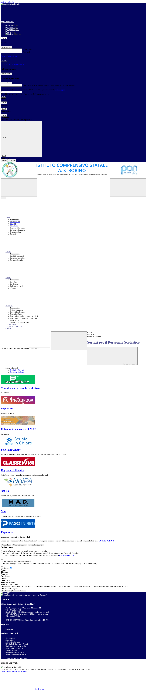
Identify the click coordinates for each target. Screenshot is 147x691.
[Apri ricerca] (128, 187)
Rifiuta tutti (19, 545)
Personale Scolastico (17, 372)
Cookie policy (11, 638)
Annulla (4, 160)
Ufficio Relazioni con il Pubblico (17, 644)
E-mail (25, 85)
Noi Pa (5, 490)
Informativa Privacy (13, 642)
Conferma (12, 160)
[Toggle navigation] (19, 187)
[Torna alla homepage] (73, 170)
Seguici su (7, 408)
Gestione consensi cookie (15, 652)
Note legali (9, 640)
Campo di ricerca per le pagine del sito (15, 348)
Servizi (89, 335)
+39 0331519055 (15, 610)
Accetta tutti (36, 545)
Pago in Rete (8, 532)
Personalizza (6, 545)
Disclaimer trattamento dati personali (14, 671)
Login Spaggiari (60, 90)
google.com (5, 568)
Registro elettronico (12, 470)
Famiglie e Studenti (17, 370)
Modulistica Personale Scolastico (20, 387)
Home (89, 332)
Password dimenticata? (9, 56)
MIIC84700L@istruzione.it (30, 612)
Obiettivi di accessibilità (14, 648)
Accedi (4, 38)
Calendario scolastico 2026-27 (18, 429)
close (3, 198)
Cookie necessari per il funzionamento (15, 561)
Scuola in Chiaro (11, 449)
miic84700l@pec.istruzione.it (29, 614)
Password (26, 52)
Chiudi (4, 103)
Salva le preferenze (18, 591)
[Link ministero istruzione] (11, 4)
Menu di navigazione (130, 364)
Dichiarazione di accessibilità (16, 646)
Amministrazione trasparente (16, 654)
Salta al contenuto (7, 2)
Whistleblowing (11, 650)
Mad (3, 511)
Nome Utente (27, 50)
